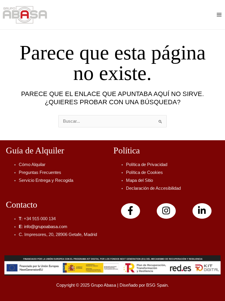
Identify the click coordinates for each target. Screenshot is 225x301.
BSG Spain (157, 285)
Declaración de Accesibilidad (153, 188)
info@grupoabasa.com (45, 226)
